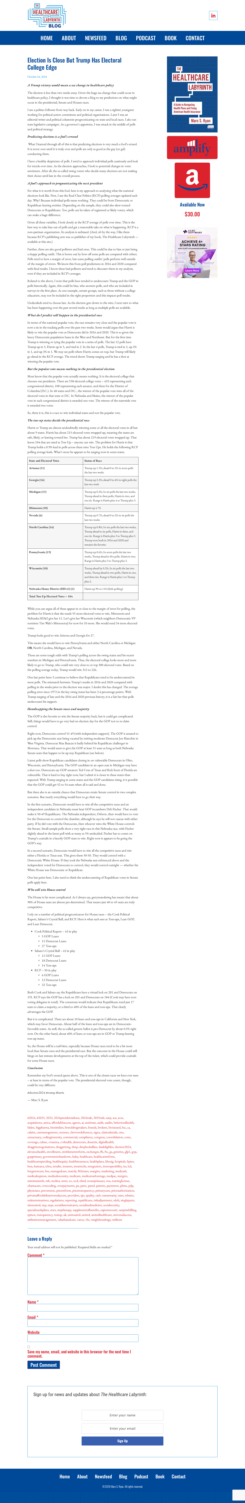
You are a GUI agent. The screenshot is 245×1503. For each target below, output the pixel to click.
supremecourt (108, 1210)
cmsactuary (34, 1137)
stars (53, 1210)
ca (128, 1127)
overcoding (49, 1185)
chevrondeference (81, 1132)
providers (73, 1195)
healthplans (97, 1161)
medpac (111, 1176)
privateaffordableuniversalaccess (46, 1195)
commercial (70, 1137)
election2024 (123, 1147)
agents (76, 1122)
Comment (35, 1255)
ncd (75, 1181)
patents (100, 1185)
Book (171, 38)
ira (124, 1166)
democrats (79, 1142)
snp (44, 1205)
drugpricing (63, 1147)
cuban (43, 1142)
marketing (107, 1171)
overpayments (66, 1185)
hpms (130, 1161)
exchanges (92, 1152)
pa (77, 1185)
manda (72, 1171)
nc (70, 1181)
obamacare (34, 1185)
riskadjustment (103, 1200)
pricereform (63, 1190)
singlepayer (127, 1200)
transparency (45, 1215)
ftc (106, 1152)
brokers (102, 1127)
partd (91, 1185)
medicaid (120, 1171)
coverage (32, 1142)
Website (33, 1332)
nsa (108, 1181)
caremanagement (47, 1132)
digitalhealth (106, 1142)
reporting (71, 1200)
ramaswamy (109, 1195)
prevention (48, 1190)
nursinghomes (120, 1181)
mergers (122, 1176)
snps (50, 1205)
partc (83, 1185)
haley (75, 1156)
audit (100, 1122)
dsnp (75, 1147)
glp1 (127, 1152)
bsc (124, 1127)
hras (29, 1166)
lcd (129, 1166)
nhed (82, 1181)
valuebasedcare (67, 1219)
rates (121, 1195)
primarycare (102, 1190)
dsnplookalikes (88, 1147)
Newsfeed (96, 38)
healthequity (60, 1161)
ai (83, 1122)
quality (90, 1195)
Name (33, 1302)
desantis (92, 1142)
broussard (115, 1127)
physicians (33, 1190)
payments (113, 1185)
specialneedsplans (38, 1210)
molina (55, 1181)
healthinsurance (78, 1161)
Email (32, 1317)
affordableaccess (61, 1122)
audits (108, 1122)
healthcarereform (104, 1156)
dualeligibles (106, 1147)
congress (99, 1137)
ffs (101, 1152)
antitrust (90, 1122)
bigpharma (42, 1127)
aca (114, 1118)
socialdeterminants (66, 1205)
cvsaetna (53, 1142)
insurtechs (80, 1166)
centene (64, 1132)
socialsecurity (111, 1205)
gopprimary (34, 1156)
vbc (87, 1219)
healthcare (86, 1156)
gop (134, 1152)
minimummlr (35, 1181)
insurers (67, 1166)
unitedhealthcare (101, 1215)
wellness (117, 1219)
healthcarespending (39, 1161)
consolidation (114, 1137)
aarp (108, 1118)
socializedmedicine (90, 1205)
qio (82, 1195)
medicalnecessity (58, 1176)
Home (47, 38)
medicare (74, 1176)
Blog (121, 38)
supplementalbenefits (86, 1210)
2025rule (99, 1118)
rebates (129, 1195)
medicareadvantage (93, 1176)
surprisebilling (127, 1210)
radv (98, 1195)
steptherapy (64, 1210)
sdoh (116, 1200)
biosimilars (56, 1127)
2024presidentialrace (66, 1118)
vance (80, 1219)
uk (64, 1215)
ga (110, 1152)
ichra (48, 1166)
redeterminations (38, 1200)
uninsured (74, 1215)
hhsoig (109, 1161)
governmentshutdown (57, 1156)
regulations (57, 1200)
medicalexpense (36, 1176)
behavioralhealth (124, 1122)
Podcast (146, 38)
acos (120, 1118)
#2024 (31, 1118)
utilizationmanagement (41, 1219)
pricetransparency (83, 1190)
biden (30, 1127)
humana (39, 1166)
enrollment (53, 1152)
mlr (48, 1181)
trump (58, 1215)
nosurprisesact (96, 1181)
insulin (57, 1166)
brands (92, 1127)
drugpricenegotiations (41, 1147)
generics (118, 1152)
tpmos (31, 1215)
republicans (85, 1200)
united (86, 1215)
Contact (195, 38)
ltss (47, 1171)
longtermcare (35, 1171)
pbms (123, 1185)
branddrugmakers (76, 1127)
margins (95, 1171)
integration (95, 1166)
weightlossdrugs (101, 1219)
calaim (31, 1132)
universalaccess (122, 1215)
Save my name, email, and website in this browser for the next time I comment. (79, 1353)
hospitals (120, 1161)
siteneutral (33, 1205)
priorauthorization (122, 1190)
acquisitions (34, 1122)
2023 (49, 1118)
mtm (64, 1181)
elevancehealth (36, 1152)
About (69, 38)
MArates (83, 1171)
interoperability (112, 1166)
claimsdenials (109, 1132)
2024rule (86, 1118)
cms (121, 1132)
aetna (46, 1122)
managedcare (59, 1171)
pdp (130, 1185)
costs (127, 1137)
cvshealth (66, 1142)
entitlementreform (73, 1152)
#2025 (41, 1118)
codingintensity (52, 1137)
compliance (86, 1137)
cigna (96, 1132)
